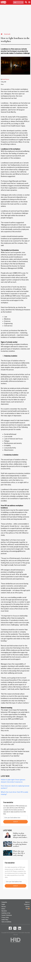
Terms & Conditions (6, 922)
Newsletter (4, 911)
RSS (27, 909)
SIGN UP (15, 821)
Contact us (27, 904)
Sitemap (27, 906)
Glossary (3, 906)
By (5, 79)
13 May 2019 (3, 82)
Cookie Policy (4, 919)
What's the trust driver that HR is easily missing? (19, 853)
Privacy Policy (5, 917)
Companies (4, 902)
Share (2, 84)
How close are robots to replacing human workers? (20, 844)
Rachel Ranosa (5, 79)
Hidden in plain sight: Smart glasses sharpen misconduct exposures (20, 835)
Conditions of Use (5, 913)
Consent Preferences (6, 915)
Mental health (7, 34)
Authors (3, 909)
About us (27, 902)
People (3, 904)
